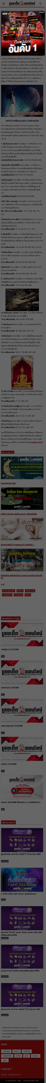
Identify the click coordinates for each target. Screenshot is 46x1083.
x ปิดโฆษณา (41, 12)
